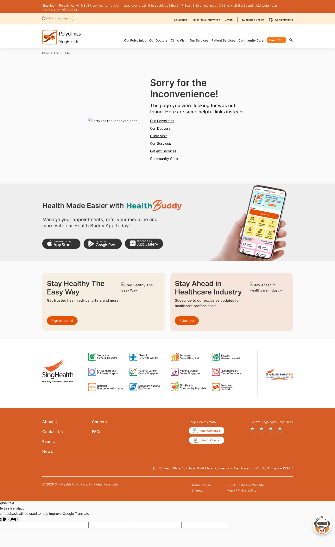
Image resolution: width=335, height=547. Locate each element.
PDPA (231, 485)
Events (48, 441)
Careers (99, 421)
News (47, 451)
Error (56, 52)
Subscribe (187, 321)
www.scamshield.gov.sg (59, 9)
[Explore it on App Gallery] (144, 244)
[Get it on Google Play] (103, 244)
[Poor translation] (13, 519)
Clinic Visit (158, 136)
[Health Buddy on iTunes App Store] (61, 244)
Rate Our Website (251, 485)
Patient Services (163, 151)
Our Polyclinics (162, 121)
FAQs (96, 431)
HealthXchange (210, 430)
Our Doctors (160, 128)
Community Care (164, 159)
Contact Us (52, 431)
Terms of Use (201, 485)
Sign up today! (62, 321)
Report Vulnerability (241, 490)
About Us (51, 421)
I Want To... (276, 40)
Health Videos (210, 440)
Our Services (160, 144)
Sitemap (198, 490)
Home (45, 52)
